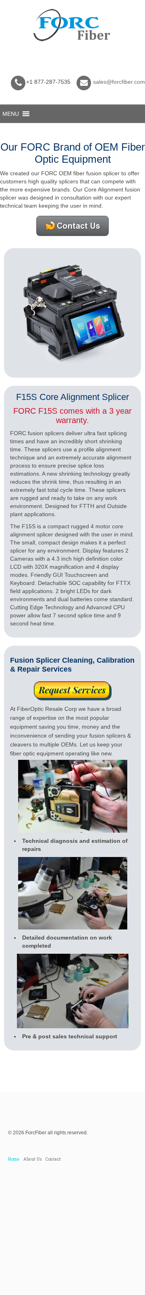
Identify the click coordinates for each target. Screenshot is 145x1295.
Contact (53, 1159)
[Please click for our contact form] (72, 690)
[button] (10, 114)
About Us (32, 1159)
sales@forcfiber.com (119, 82)
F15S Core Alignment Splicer (72, 397)
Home (13, 1159)
